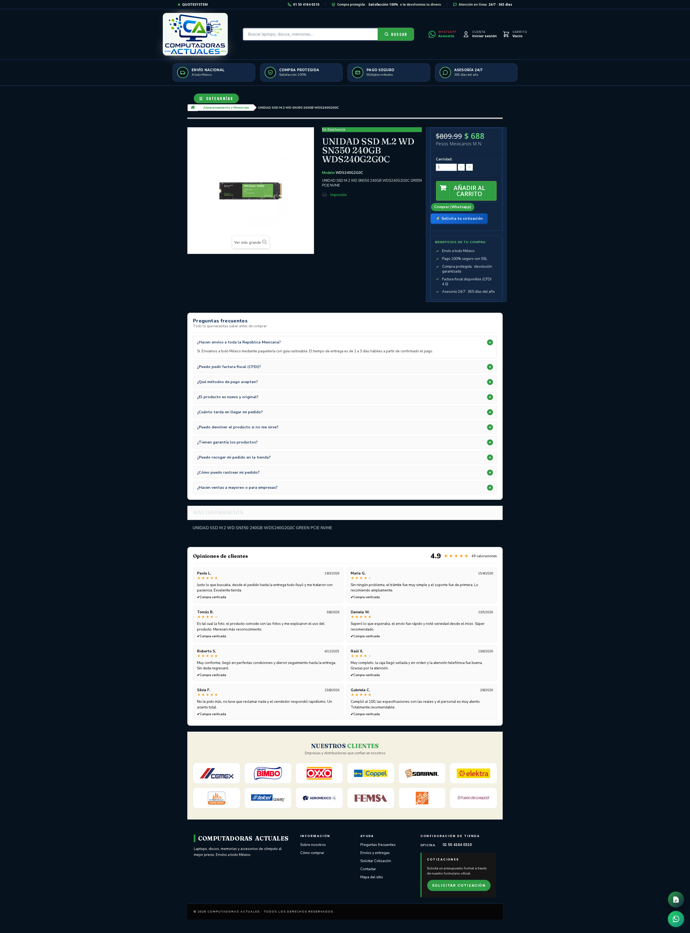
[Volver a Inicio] (193, 107)
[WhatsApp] (676, 919)
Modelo (328, 172)
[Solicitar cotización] (676, 899)
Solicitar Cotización (375, 860)
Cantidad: (444, 159)
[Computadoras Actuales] (195, 34)
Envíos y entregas (375, 852)
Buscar (399, 34)
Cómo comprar (312, 852)
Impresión (338, 194)
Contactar (368, 869)
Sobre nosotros (313, 844)
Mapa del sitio (371, 877)
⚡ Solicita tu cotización (459, 218)
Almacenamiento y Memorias (226, 107)
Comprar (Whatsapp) (452, 207)
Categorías (216, 98)
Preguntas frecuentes (378, 844)
